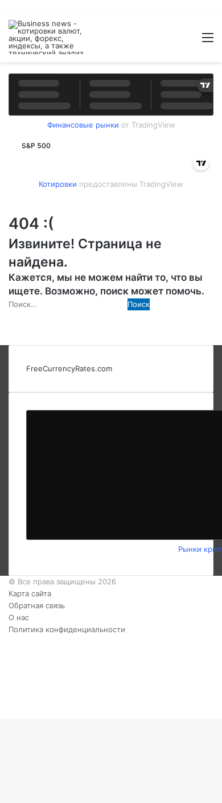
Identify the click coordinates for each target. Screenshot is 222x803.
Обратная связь (37, 605)
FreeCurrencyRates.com (69, 368)
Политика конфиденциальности (67, 629)
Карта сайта (30, 593)
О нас (19, 617)
